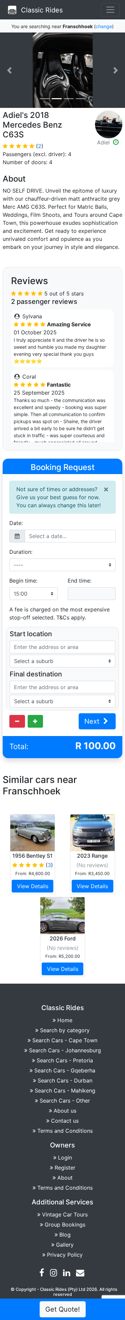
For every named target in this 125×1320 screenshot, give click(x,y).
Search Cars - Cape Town (64, 1040)
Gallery (65, 1244)
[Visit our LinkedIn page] (67, 1273)
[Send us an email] (81, 1273)
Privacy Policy (65, 1254)
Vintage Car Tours (65, 1214)
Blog (65, 1234)
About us (65, 1110)
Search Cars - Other (65, 1100)
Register (65, 1167)
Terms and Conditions (65, 1130)
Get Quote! (62, 1309)
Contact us (65, 1120)
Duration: (20, 551)
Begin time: (23, 580)
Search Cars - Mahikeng (65, 1090)
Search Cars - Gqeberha (64, 1070)
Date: (16, 523)
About (65, 1177)
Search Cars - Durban (65, 1080)
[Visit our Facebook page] (42, 1273)
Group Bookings (65, 1224)
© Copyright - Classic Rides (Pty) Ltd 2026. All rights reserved (64, 1292)
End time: (79, 580)
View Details (32, 886)
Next (92, 721)
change (104, 26)
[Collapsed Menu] (110, 9)
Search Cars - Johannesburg (65, 1050)
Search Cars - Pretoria (65, 1060)
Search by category (65, 1030)
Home (64, 1020)
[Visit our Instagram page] (54, 1273)
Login (65, 1157)
